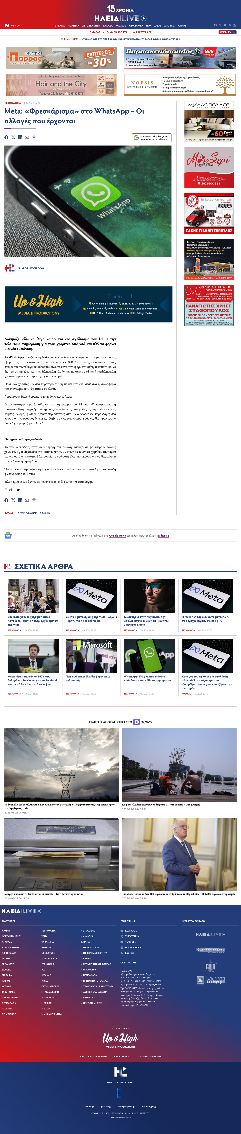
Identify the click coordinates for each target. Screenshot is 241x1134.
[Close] (173, 515)
